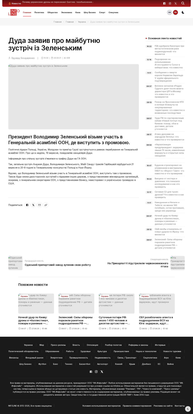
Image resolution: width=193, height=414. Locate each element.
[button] (183, 3)
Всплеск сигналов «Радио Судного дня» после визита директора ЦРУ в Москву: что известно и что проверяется (169, 91)
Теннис (68, 364)
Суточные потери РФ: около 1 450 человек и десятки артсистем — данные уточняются (113, 322)
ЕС (159, 364)
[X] (33, 205)
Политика (39, 12)
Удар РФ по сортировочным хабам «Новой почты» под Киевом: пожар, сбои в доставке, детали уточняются (169, 123)
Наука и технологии (146, 351)
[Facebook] (27, 205)
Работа (70, 351)
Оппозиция (92, 345)
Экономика (66, 12)
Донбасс (146, 364)
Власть (76, 345)
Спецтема (113, 12)
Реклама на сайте (163, 406)
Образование (52, 351)
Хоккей (118, 364)
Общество (52, 12)
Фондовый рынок (34, 357)
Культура (102, 351)
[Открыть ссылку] (46, 205)
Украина (82, 22)
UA (169, 12)
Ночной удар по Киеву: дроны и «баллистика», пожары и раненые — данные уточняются (33, 322)
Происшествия (121, 351)
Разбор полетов (113, 345)
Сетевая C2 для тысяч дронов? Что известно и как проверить (169, 194)
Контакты (180, 406)
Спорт (102, 12)
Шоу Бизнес (90, 12)
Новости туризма (172, 351)
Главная (27, 12)
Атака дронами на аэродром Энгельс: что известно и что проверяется (169, 137)
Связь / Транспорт (126, 357)
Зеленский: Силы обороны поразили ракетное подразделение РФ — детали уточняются (75, 322)
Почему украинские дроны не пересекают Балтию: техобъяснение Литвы (60, 2)
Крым (132, 364)
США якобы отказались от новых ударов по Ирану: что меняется (169, 232)
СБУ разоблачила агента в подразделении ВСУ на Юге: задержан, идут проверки (156, 322)
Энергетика (56, 357)
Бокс (55, 364)
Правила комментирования (137, 406)
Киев (77, 12)
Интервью (160, 345)
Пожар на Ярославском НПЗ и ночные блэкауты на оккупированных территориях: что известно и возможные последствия (170, 107)
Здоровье (86, 351)
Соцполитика (150, 357)
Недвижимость (102, 357)
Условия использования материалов (101, 406)
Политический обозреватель (23, 351)
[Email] (39, 205)
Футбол (42, 364)
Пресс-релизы (58, 345)
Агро (166, 357)
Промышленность (78, 357)
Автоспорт (102, 364)
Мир (42, 345)
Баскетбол (84, 364)
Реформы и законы (138, 345)
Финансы (14, 357)
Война (170, 364)
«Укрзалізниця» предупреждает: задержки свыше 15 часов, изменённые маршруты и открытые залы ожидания (170, 150)
